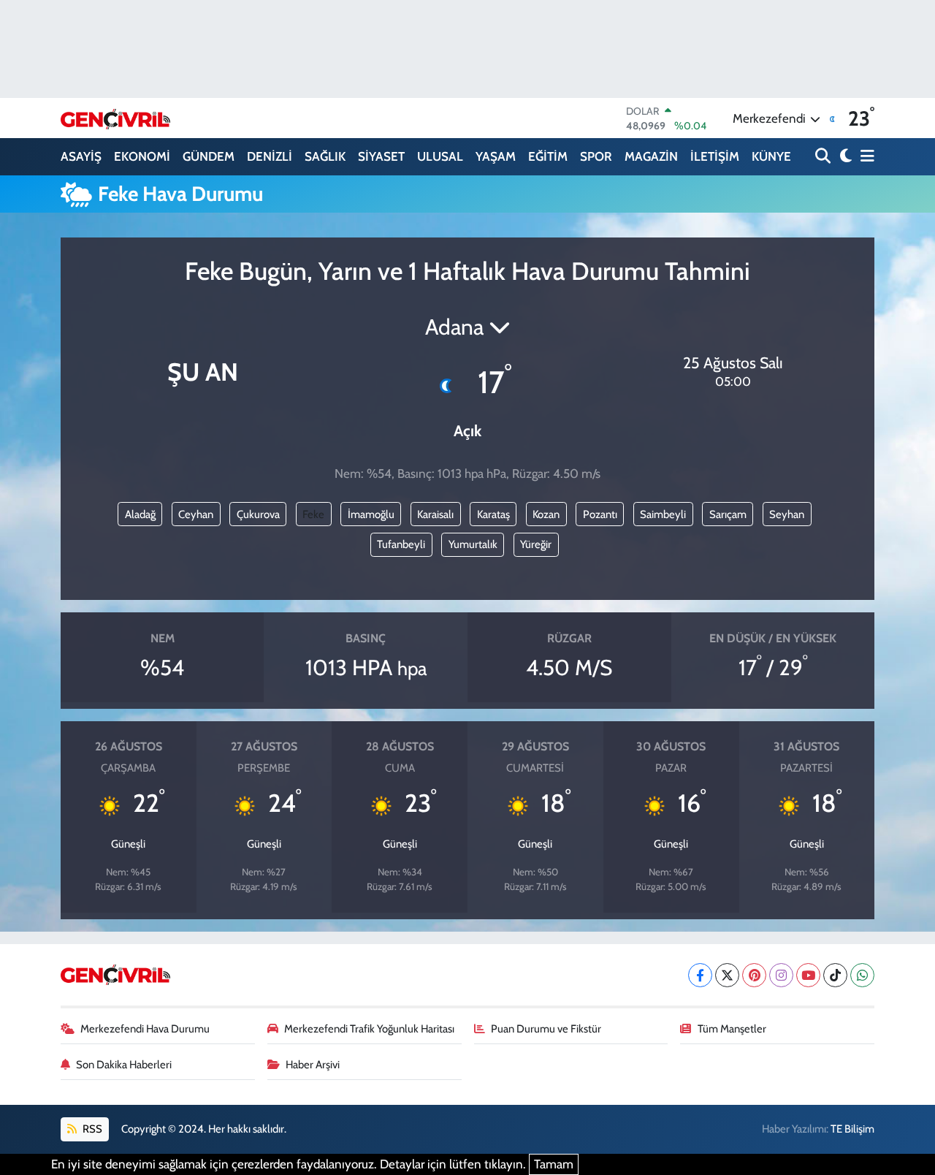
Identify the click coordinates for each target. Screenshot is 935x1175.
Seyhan (786, 514)
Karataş (493, 514)
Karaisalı (435, 514)
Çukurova (258, 514)
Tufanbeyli (401, 544)
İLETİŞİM (714, 156)
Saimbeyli (663, 514)
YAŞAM (496, 156)
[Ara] (824, 156)
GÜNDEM (208, 156)
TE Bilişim (852, 1129)
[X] (727, 975)
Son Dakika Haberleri (124, 1064)
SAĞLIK (325, 156)
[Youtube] (808, 975)
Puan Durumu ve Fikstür (546, 1028)
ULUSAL (440, 156)
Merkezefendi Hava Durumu (145, 1028)
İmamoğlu (371, 514)
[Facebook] (700, 975)
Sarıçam (728, 514)
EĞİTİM (548, 156)
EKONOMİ (142, 156)
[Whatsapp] (862, 975)
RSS (91, 1129)
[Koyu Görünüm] (844, 156)
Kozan (546, 514)
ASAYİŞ (81, 156)
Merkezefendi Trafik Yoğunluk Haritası (369, 1028)
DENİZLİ (269, 156)
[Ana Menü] (865, 156)
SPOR (596, 156)
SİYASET (381, 156)
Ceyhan (195, 514)
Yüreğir (536, 544)
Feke (313, 514)
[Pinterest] (754, 975)
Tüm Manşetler (732, 1028)
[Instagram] (781, 975)
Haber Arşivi (313, 1064)
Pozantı (600, 514)
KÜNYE (771, 156)
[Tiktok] (835, 975)
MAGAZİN (651, 156)
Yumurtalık (473, 544)
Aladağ (140, 514)
